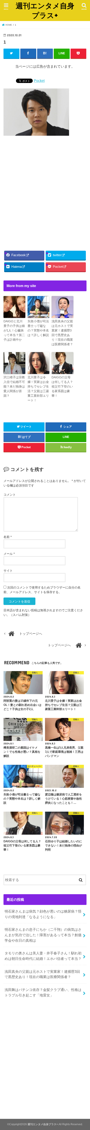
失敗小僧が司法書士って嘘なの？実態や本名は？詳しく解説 (38, 328)
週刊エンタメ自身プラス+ (45, 10)
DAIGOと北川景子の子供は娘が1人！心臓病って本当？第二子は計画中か (14, 330)
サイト (8, 570)
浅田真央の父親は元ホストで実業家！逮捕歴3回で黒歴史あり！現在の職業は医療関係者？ (62, 332)
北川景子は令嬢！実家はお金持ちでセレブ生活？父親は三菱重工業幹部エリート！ (38, 388)
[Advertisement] (45, 192)
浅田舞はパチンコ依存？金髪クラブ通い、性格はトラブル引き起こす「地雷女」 (43, 992)
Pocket (39, 81)
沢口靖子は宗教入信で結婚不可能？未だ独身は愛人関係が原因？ (14, 386)
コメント (9, 494)
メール (9, 553)
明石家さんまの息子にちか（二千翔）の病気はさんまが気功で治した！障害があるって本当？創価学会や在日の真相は (43, 934)
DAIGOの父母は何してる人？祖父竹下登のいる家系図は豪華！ (62, 386)
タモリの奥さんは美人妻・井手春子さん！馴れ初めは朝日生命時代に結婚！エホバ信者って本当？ (43, 956)
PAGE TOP (83, 1092)
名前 (7, 537)
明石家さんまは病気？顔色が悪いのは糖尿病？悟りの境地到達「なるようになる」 (43, 914)
